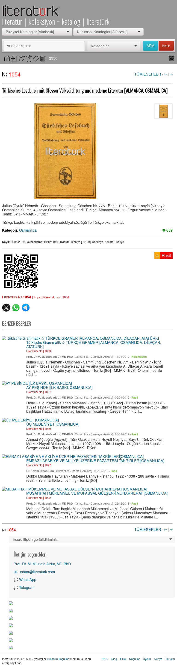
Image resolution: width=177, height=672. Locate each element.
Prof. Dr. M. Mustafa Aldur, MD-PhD (49, 356)
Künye (158, 659)
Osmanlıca (28, 230)
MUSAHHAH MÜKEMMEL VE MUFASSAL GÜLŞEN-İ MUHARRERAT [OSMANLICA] (97, 493)
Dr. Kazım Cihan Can (40, 471)
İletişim (170, 659)
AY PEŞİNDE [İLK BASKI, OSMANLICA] (59, 387)
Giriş (114, 659)
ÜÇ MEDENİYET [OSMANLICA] (52, 424)
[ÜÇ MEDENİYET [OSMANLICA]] (30, 420)
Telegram (26, 587)
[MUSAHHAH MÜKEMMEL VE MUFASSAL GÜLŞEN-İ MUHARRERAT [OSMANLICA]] (74, 489)
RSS (104, 659)
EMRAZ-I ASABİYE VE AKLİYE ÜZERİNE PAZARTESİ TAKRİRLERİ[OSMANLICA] (95, 460)
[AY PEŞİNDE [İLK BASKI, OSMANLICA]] (37, 383)
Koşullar (134, 659)
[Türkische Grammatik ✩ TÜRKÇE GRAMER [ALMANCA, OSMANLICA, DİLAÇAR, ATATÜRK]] (80, 338)
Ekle (123, 659)
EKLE (166, 45)
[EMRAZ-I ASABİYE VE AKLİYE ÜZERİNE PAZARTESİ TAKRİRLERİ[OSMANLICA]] (73, 456)
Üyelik (147, 659)
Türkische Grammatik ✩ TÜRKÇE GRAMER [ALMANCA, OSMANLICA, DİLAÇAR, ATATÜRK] (93, 344)
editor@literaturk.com (37, 571)
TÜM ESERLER (147, 74)
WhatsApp (27, 579)
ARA (150, 46)
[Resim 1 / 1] (65, 151)
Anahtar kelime (19, 45)
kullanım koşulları (58, 659)
